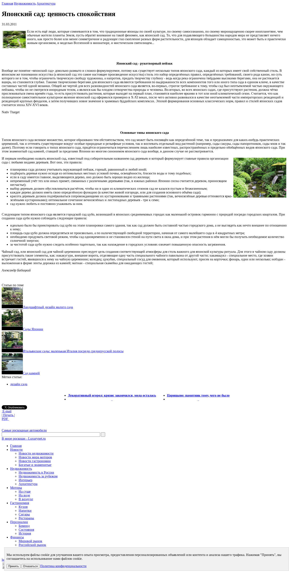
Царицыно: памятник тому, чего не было (198, 395)
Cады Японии (33, 329)
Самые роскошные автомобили (24, 430)
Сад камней (31, 373)
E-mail (6, 411)
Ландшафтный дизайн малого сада (48, 307)
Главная (7, 3)
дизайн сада (18, 384)
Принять (13, 566)
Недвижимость (25, 3)
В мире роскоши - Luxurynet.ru (24, 438)
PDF (5, 419)
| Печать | (8, 415)
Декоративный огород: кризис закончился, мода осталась (112, 395)
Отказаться (30, 566)
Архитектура (46, 3)
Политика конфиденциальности (63, 566)
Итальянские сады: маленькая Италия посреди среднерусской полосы (73, 351)
